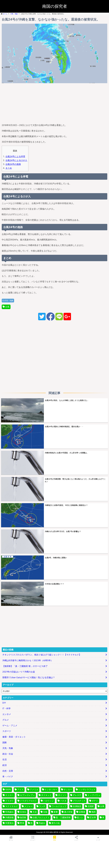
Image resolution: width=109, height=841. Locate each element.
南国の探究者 (54, 6)
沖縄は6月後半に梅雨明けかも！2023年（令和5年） (27, 660)
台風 (7, 306)
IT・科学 (6, 708)
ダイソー (62, 795)
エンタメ (6, 714)
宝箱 (45, 812)
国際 (4, 742)
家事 (56, 812)
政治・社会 (7, 753)
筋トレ (80, 817)
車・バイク (7, 776)
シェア (76, 840)
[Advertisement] (54, 102)
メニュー (32, 840)
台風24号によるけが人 (16, 160)
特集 (54, 840)
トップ (98, 840)
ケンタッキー (51, 789)
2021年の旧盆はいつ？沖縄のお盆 (18, 671)
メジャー (28, 806)
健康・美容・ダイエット (14, 736)
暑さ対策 (68, 812)
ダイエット (46, 795)
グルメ (5, 719)
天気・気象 (9, 300)
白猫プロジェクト (41, 817)
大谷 (35, 812)
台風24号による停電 (15, 156)
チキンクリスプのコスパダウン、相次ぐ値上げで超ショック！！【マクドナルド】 (41, 654)
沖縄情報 (9, 817)
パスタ (63, 800)
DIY (4, 702)
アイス (20, 789)
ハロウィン (48, 800)
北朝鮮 (90, 806)
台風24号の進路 (13, 164)
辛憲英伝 (9, 823)
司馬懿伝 (9, 812)
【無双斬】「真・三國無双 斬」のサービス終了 (25, 666)
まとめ (8, 168)
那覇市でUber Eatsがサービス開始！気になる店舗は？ (28, 677)
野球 (22, 823)
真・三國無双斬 (63, 817)
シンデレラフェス (86, 789)
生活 (4, 759)
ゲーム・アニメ (9, 725)
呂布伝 (23, 812)
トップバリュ (93, 795)
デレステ (77, 795)
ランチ (42, 806)
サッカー (68, 789)
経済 (4, 765)
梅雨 (93, 812)
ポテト (95, 800)
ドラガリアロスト (28, 800)
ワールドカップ (59, 806)
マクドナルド (11, 806)
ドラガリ (9, 800)
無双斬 (23, 817)
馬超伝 (42, 823)
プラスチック (79, 800)
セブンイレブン (27, 795)
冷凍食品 (77, 806)
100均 (8, 789)
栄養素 (82, 812)
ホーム (11, 840)
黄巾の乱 (55, 823)
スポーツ (6, 731)
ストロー (9, 795)
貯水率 (93, 817)
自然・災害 (7, 771)
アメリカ (34, 789)
